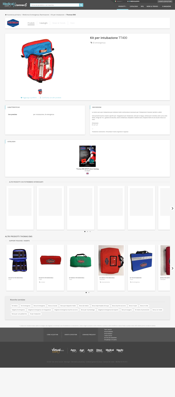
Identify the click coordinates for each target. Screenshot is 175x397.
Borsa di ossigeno (127, 310)
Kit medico (15, 306)
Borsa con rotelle (157, 310)
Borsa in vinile (144, 306)
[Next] (172, 208)
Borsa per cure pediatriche (19, 314)
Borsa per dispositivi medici (68, 306)
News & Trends (152, 6)
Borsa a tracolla (52, 306)
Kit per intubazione (35, 314)
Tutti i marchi (108, 329)
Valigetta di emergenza (18, 310)
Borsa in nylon (133, 306)
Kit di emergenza (25, 306)
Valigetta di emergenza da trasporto (108, 310)
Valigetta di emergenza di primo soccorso (66, 310)
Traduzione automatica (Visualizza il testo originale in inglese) (110, 132)
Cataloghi (134, 6)
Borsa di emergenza (39, 306)
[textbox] (54, 5)
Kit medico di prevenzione (142, 310)
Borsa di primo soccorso (119, 306)
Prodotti (121, 6)
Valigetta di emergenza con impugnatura (39, 310)
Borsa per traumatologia (88, 310)
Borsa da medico (84, 306)
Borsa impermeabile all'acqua (100, 306)
